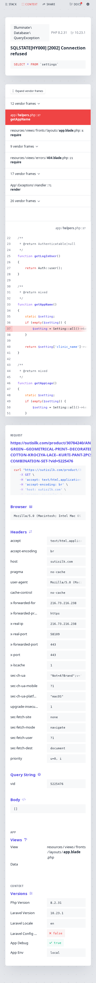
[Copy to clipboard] (80, 64)
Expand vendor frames (29, 91)
